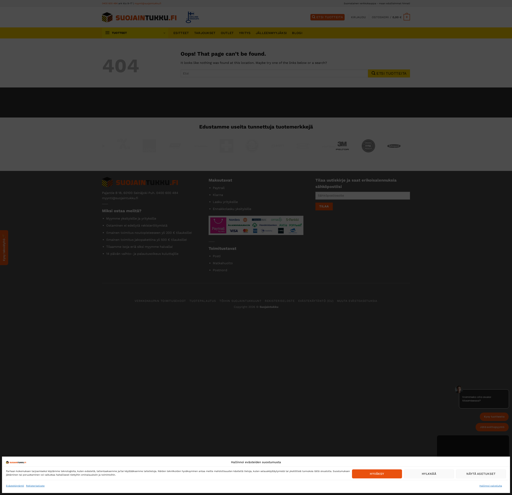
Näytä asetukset (481, 474)
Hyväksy (377, 474)
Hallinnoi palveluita (490, 485)
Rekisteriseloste (35, 485)
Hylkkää (429, 474)
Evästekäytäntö (15, 485)
